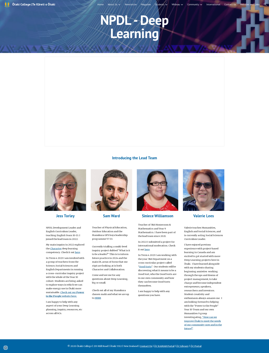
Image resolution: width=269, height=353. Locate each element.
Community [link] (193, 4)
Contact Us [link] (230, 4)
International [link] (213, 4)
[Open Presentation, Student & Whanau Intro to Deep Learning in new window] (218, 61)
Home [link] (100, 4)
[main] (134, 26)
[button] (265, 4)
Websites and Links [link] (250, 4)
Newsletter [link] (131, 4)
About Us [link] (112, 4)
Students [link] (159, 4)
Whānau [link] (176, 4)
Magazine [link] (146, 4)
